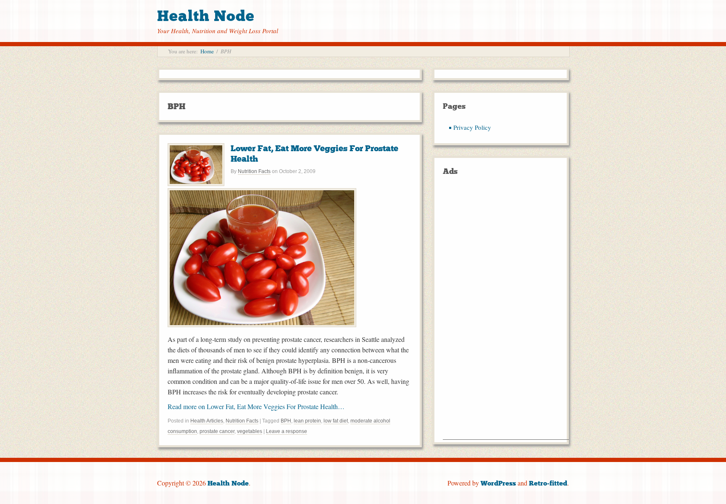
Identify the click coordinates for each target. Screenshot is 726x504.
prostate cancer (217, 431)
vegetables (249, 431)
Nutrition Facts (254, 171)
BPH (286, 421)
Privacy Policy (472, 127)
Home (207, 51)
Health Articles (206, 421)
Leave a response (286, 431)
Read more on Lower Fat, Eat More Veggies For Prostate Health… (256, 406)
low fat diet (336, 421)
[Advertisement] (506, 313)
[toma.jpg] (262, 324)
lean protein (307, 421)
